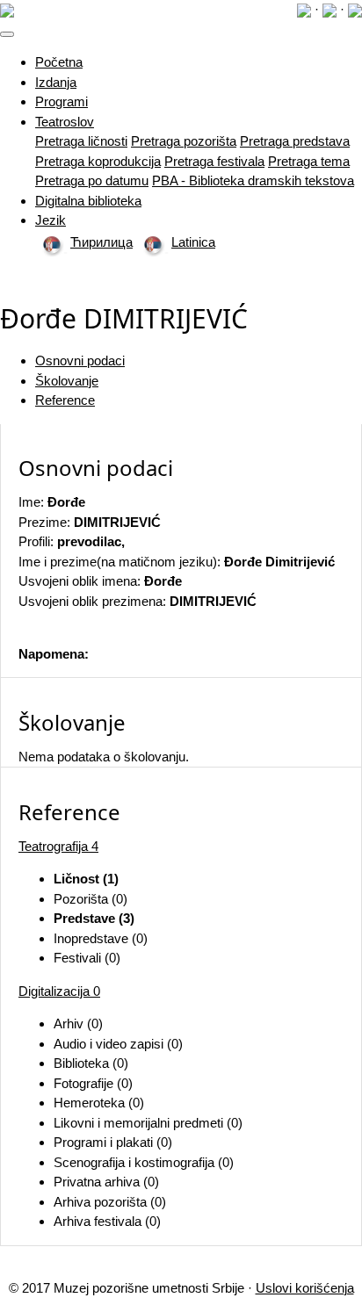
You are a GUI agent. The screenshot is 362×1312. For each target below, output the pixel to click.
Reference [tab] (65, 400)
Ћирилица (101, 241)
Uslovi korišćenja (305, 1287)
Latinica (193, 241)
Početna (59, 61)
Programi (61, 101)
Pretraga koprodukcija (98, 161)
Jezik (50, 220)
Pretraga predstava (295, 140)
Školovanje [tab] (66, 380)
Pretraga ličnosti (81, 140)
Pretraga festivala (214, 161)
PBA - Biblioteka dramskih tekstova (253, 180)
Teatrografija (58, 846)
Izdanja (55, 82)
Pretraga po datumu (91, 180)
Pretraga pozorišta (183, 140)
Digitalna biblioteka (88, 200)
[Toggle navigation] (7, 34)
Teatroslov (64, 121)
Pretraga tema (309, 161)
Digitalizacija (59, 991)
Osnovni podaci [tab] (80, 360)
